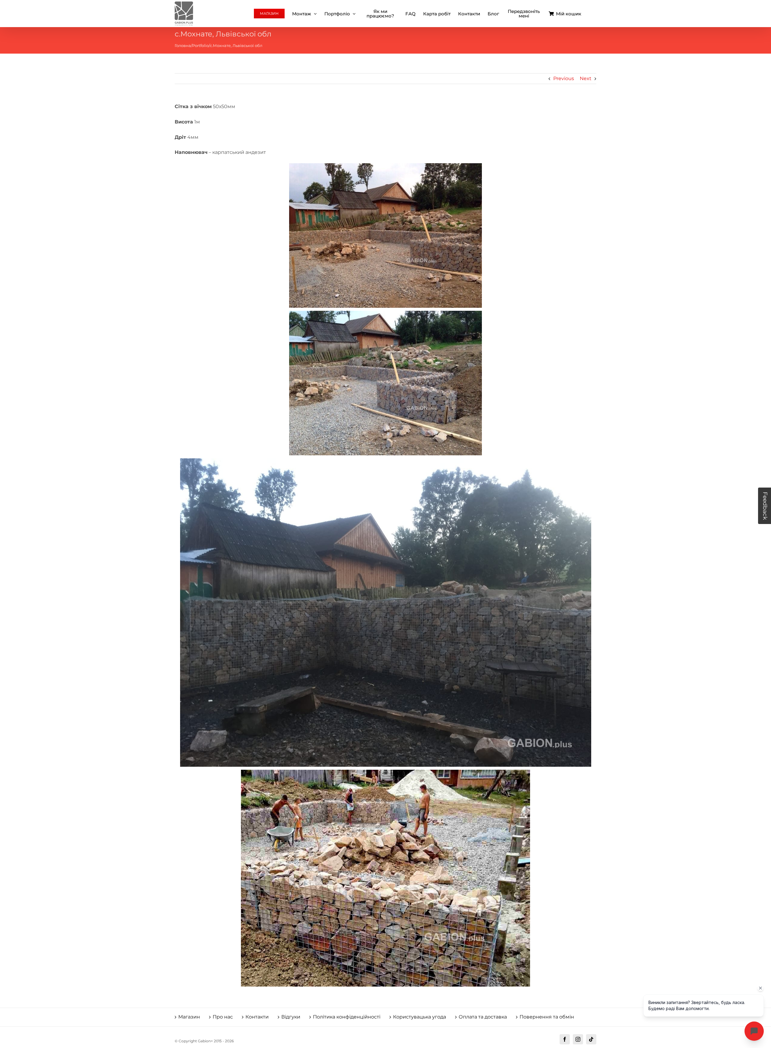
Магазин (189, 1017)
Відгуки (290, 1017)
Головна (183, 45)
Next (586, 78)
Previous (563, 78)
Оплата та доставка (483, 1017)
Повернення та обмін (547, 1017)
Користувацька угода (419, 1017)
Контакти (257, 1017)
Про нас (223, 1017)
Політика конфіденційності (346, 1017)
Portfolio (200, 45)
